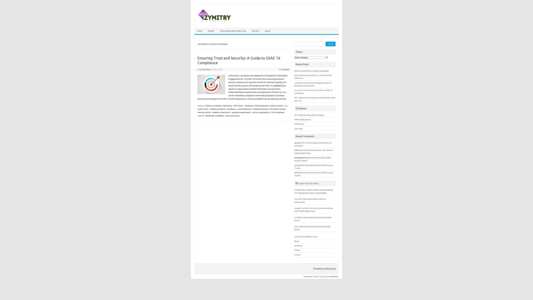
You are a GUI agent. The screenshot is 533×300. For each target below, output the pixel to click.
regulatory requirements (241, 112)
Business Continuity (214, 106)
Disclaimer (298, 246)
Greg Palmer (205, 69)
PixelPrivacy (299, 124)
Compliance (249, 106)
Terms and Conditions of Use (233, 31)
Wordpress (333, 276)
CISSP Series (238, 106)
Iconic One (308, 276)
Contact (255, 31)
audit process (203, 109)
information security (277, 109)
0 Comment (284, 69)
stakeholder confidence (214, 116)
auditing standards (217, 109)
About (268, 31)
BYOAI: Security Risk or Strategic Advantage (311, 71)
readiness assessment (221, 112)
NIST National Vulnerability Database (309, 115)
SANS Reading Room (302, 119)
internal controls (204, 112)
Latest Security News (308, 183)
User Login (298, 128)
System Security (276, 106)
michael (297, 165)
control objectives (244, 109)
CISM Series (227, 106)
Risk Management (262, 106)
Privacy (211, 31)
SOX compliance (277, 112)
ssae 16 (201, 116)
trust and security (232, 116)
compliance (231, 109)
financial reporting (260, 109)
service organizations (261, 112)
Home (199, 31)
